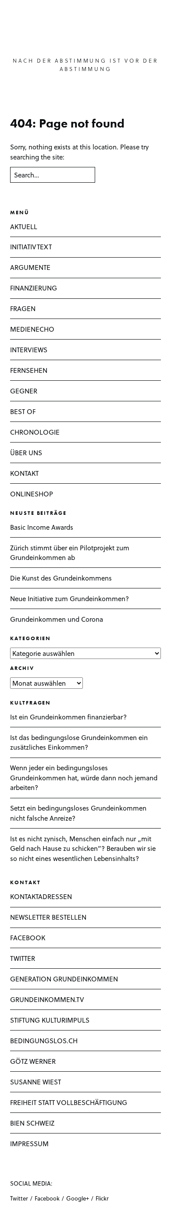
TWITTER (22, 958)
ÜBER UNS (26, 452)
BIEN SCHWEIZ (32, 1123)
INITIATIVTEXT (31, 246)
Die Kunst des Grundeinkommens (61, 578)
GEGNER (23, 391)
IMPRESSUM (29, 1143)
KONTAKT (24, 473)
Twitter (19, 1198)
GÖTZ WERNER (33, 1061)
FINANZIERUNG (33, 288)
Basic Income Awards (41, 527)
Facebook (47, 1198)
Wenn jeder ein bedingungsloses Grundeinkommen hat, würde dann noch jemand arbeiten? (83, 777)
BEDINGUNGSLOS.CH (44, 1040)
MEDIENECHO (32, 329)
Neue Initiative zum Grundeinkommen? (69, 598)
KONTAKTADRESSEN (41, 896)
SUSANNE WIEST (35, 1082)
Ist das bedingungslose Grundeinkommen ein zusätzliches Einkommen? (79, 742)
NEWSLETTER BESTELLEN (48, 917)
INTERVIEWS (28, 349)
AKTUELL (23, 226)
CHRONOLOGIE (35, 432)
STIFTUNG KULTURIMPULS (49, 1020)
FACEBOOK (27, 937)
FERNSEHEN (28, 370)
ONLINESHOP (31, 494)
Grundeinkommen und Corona (56, 619)
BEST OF (23, 411)
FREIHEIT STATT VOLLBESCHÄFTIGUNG (68, 1102)
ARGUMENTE (30, 267)
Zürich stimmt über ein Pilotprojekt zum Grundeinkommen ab (69, 553)
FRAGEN (23, 308)
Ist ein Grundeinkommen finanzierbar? (68, 717)
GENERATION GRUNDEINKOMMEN (64, 979)
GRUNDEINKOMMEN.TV (47, 999)
